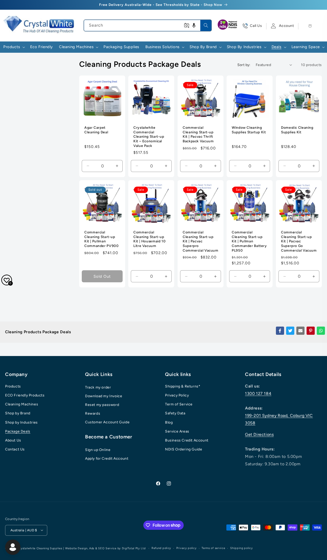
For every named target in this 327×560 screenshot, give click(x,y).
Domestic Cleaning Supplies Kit (297, 130)
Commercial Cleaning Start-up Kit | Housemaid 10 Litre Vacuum (149, 239)
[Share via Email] (300, 331)
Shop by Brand (17, 413)
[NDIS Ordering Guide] (228, 25)
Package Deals (17, 431)
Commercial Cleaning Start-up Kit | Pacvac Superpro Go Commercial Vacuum (299, 241)
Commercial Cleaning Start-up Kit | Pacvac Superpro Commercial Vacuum (200, 241)
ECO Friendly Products (25, 395)
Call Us (256, 26)
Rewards (92, 413)
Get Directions (259, 434)
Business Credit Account (186, 440)
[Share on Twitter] (290, 331)
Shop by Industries (21, 422)
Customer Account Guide (107, 422)
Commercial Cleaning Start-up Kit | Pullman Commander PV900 (101, 239)
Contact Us (15, 449)
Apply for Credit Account (106, 459)
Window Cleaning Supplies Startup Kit (249, 130)
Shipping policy (241, 548)
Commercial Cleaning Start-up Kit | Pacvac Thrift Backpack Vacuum (198, 134)
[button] (194, 25)
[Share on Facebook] (280, 331)
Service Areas (177, 431)
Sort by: (244, 65)
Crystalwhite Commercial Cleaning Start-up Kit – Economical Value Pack (148, 137)
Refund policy (161, 548)
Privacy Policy (177, 395)
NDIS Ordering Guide (183, 449)
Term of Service (179, 404)
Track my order (98, 387)
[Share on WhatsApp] (321, 331)
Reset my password (102, 405)
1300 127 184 (258, 393)
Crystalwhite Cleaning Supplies (39, 548)
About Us (13, 440)
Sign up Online (97, 450)
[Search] (206, 25)
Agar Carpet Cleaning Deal (96, 130)
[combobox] (147, 25)
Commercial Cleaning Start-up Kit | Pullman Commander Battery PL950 (249, 241)
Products (13, 386)
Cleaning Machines (21, 404)
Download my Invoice (103, 396)
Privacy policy (186, 548)
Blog (169, 422)
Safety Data (175, 413)
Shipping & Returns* (182, 386)
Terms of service (213, 548)
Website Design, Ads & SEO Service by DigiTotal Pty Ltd (105, 548)
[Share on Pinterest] (311, 331)
